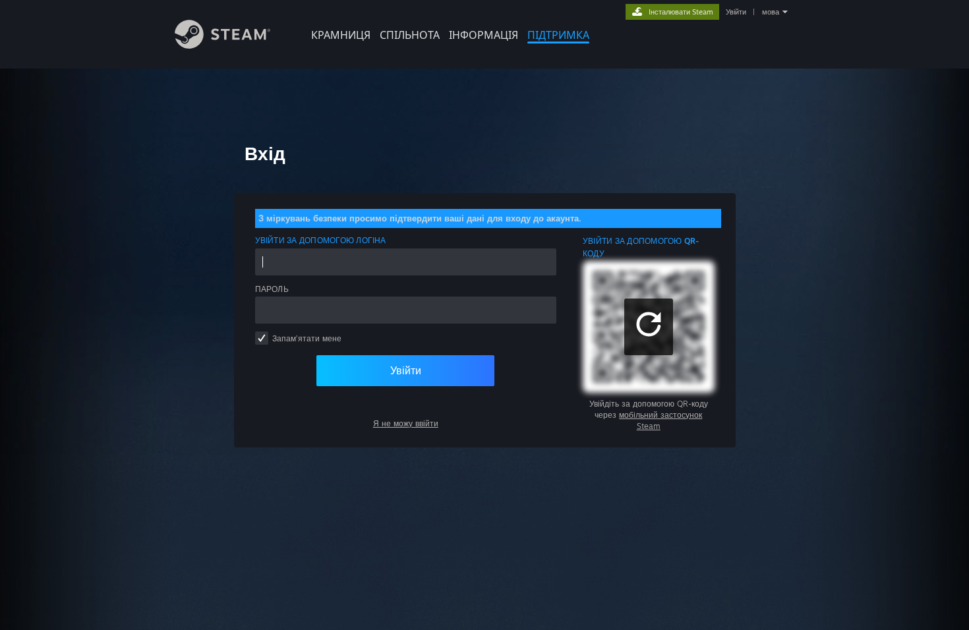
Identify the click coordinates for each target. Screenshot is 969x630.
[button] (648, 327)
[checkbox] (261, 338)
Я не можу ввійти (405, 423)
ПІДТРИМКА (558, 35)
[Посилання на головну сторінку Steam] (222, 45)
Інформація (483, 35)
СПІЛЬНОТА (410, 35)
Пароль (272, 289)
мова (770, 11)
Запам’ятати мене (306, 338)
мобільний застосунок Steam (660, 420)
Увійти (736, 11)
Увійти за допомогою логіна (320, 240)
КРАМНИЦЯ (340, 35)
